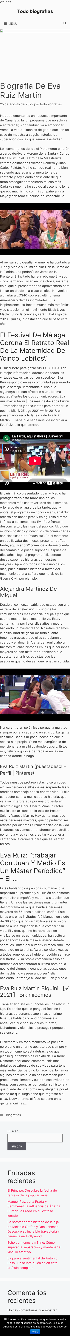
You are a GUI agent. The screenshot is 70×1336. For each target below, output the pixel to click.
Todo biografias (35, 11)
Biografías (13, 1115)
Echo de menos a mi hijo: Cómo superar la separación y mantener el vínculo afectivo (34, 1247)
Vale (35, 1331)
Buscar (12, 1131)
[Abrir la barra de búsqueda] (65, 23)
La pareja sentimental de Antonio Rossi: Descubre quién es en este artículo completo (32, 1263)
